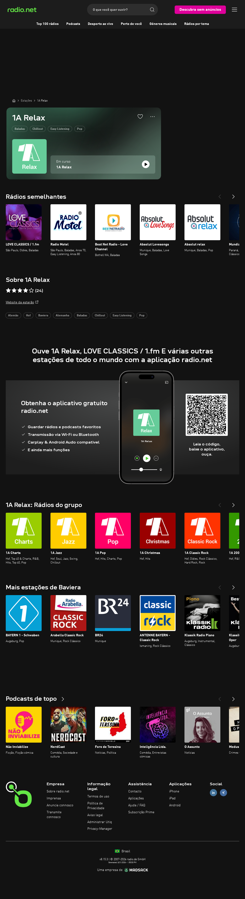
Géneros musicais (163, 24)
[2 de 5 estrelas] (14, 290)
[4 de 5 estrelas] (25, 290)
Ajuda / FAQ (136, 805)
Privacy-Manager (99, 829)
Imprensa (54, 798)
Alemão (13, 315)
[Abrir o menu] (234, 9)
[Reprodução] (146, 164)
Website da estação (20, 302)
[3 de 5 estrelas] (20, 290)
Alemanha (62, 315)
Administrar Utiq (99, 822)
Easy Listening (59, 129)
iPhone (174, 791)
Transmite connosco (54, 815)
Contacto (134, 791)
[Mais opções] (152, 116)
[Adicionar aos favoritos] (140, 116)
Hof (28, 315)
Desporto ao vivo (100, 24)
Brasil (125, 851)
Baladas (20, 129)
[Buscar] (152, 9)
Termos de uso (98, 796)
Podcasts (73, 24)
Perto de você (131, 24)
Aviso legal (95, 815)
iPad (172, 798)
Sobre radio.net (58, 791)
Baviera (43, 315)
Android (175, 805)
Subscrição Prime (141, 812)
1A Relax (64, 167)
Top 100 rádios (47, 24)
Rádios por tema (196, 24)
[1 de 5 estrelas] (8, 290)
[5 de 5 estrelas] (31, 290)
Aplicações (136, 798)
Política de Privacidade (95, 806)
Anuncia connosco (60, 805)
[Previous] (219, 194)
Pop (79, 129)
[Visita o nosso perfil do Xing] (223, 792)
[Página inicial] (14, 100)
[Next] (233, 194)
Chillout (38, 129)
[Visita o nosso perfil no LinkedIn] (213, 792)
